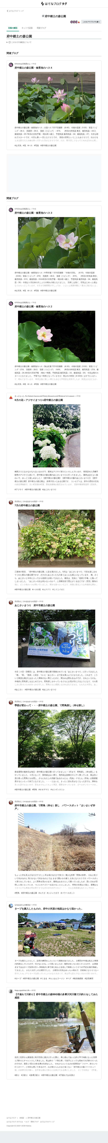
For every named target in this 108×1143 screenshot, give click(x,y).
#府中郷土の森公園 (48, 145)
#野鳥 (34, 789)
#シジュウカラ (53, 893)
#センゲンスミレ (58, 789)
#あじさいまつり (49, 489)
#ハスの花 (36, 589)
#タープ (18, 978)
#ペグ (68, 978)
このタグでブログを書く (91, 22)
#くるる (43, 978)
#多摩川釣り (34, 1075)
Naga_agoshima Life (22, 990)
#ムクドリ (46, 589)
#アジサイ (19, 489)
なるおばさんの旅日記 (22, 905)
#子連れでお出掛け (67, 1075)
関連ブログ (41, 28)
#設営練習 (89, 978)
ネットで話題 (27, 28)
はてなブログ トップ (16, 11)
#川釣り (24, 1075)
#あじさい (19, 689)
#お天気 (18, 145)
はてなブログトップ (47, 1122)
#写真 (36, 145)
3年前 (41, 501)
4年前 (41, 801)
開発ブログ (35, 1122)
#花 (24, 145)
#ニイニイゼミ (58, 589)
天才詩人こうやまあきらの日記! (26, 501)
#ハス (30, 145)
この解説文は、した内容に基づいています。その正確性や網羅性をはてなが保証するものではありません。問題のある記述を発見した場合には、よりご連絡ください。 (19, 42)
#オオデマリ (44, 789)
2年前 (78, 396)
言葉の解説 (12, 28)
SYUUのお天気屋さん (22, 64)
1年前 (34, 64)
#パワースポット (68, 893)
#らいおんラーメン (57, 978)
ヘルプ (26, 1122)
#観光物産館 (78, 978)
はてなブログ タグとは (15, 1122)
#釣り (17, 1075)
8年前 (33, 990)
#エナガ (42, 893)
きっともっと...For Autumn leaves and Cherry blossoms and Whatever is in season (44, 396)
